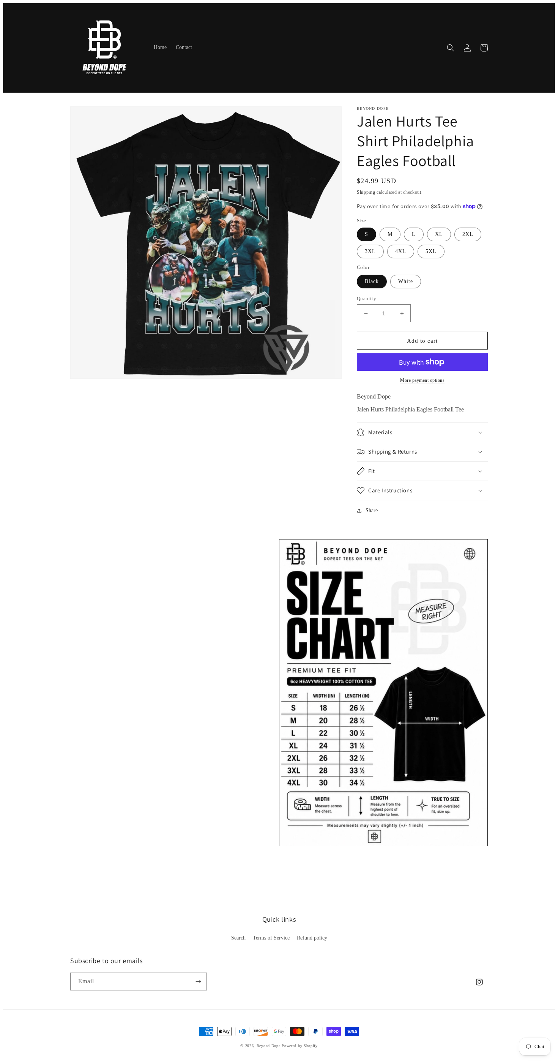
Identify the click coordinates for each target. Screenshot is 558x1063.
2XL (467, 234)
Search (238, 938)
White (405, 281)
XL (439, 234)
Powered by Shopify (300, 1046)
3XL (370, 251)
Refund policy (312, 938)
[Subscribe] (198, 981)
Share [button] (372, 510)
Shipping (366, 192)
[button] (450, 48)
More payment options (422, 380)
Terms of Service (271, 938)
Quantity (366, 298)
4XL (400, 251)
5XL (431, 251)
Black (372, 281)
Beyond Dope (269, 1046)
